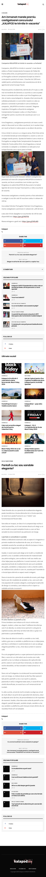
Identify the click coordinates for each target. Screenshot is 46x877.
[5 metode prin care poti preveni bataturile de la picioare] (6, 324)
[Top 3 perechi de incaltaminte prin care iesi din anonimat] (6, 804)
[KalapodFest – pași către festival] (34, 394)
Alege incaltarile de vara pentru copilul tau (23, 262)
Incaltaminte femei (18, 311)
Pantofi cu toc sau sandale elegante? (23, 255)
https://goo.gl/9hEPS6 (21, 216)
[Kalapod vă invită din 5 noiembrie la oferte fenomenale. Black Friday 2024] (11, 368)
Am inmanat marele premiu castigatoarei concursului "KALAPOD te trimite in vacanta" (23, 751)
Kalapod (4, 29)
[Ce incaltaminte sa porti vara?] (6, 769)
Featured (27, 375)
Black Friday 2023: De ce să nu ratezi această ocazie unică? (11, 451)
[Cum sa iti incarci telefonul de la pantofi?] (6, 775)
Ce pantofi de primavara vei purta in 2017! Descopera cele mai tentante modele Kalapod (27, 315)
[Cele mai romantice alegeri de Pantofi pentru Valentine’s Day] (11, 415)
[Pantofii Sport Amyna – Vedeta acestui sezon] (11, 394)
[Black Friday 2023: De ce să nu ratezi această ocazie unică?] (11, 438)
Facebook (22, 869)
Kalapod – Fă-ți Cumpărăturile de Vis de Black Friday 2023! (33, 427)
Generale (14, 283)
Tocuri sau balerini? (18, 297)
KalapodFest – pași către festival (33, 405)
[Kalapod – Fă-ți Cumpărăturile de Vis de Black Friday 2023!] (34, 415)
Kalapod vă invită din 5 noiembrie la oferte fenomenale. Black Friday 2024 (10, 381)
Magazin (13, 869)
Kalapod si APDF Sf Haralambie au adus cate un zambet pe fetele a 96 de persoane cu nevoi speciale (27, 287)
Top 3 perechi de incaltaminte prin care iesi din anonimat (27, 805)
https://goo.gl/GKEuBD (30, 221)
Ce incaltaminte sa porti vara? (21, 768)
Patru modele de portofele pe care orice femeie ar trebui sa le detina (27, 795)
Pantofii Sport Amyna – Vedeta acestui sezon (10, 405)
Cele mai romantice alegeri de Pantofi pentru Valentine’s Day (11, 427)
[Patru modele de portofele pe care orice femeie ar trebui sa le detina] (6, 794)
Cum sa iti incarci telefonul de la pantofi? (25, 777)
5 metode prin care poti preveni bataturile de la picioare (27, 325)
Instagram (32, 869)
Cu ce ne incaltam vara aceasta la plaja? (25, 306)
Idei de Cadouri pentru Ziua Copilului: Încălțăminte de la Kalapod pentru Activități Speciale (34, 381)
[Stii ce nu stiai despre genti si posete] (6, 785)
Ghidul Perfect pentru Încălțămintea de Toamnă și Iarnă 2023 (34, 451)
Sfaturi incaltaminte (19, 303)
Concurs (4, 13)
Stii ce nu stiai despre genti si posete (23, 785)
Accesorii (15, 791)
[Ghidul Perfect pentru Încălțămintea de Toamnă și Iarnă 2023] (34, 438)
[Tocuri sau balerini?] (6, 297)
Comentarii (8, 269)
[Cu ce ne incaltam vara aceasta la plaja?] (6, 305)
